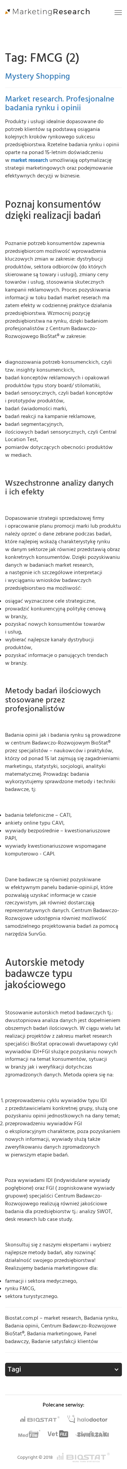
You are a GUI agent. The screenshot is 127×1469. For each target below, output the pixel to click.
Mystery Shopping (37, 76)
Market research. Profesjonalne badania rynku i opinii (59, 103)
